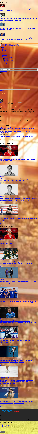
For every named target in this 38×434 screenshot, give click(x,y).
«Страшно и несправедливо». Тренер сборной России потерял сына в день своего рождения (17, 179)
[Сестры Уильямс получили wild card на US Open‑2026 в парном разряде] (2, 25)
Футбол (4, 48)
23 (0, 365)
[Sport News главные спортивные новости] (10, 413)
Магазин (4, 47)
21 (0, 345)
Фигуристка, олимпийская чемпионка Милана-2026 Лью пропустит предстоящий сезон (17, 402)
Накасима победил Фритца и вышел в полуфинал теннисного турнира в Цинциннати (16, 361)
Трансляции (6, 66)
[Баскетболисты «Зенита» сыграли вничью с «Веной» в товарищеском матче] (9, 214)
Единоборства (5, 51)
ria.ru (6, 124)
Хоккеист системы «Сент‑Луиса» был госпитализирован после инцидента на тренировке (18, 19)
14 (0, 306)
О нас (3, 424)
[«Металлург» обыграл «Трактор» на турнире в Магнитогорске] (9, 337)
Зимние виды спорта (8, 57)
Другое (3, 56)
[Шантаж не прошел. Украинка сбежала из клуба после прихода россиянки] (2, 6)
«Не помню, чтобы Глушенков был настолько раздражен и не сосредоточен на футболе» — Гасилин (18, 321)
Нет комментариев (14, 102)
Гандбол (6, 63)
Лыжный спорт (7, 61)
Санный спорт (7, 62)
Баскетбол (4, 50)
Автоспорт (4, 55)
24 (0, 386)
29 (0, 203)
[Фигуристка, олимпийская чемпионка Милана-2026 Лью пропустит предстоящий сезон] (9, 398)
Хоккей (4, 49)
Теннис (4, 54)
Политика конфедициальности (8, 430)
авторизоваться (22, 141)
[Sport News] (9, 0)
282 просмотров (3, 102)
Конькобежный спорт (8, 60)
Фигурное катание (8, 59)
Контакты (4, 428)
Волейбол (4, 52)
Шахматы (6, 64)
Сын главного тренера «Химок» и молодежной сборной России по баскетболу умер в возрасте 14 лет (18, 199)
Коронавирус (7, 58)
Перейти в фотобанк (19, 106)
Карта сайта (4, 427)
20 (0, 183)
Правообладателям (6, 426)
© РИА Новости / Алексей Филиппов (7, 106)
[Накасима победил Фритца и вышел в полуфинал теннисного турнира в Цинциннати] (9, 357)
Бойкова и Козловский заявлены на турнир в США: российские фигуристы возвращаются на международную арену (17, 381)
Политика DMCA (5, 425)
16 (0, 325)
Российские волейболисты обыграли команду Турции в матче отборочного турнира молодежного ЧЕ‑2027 (18, 38)
